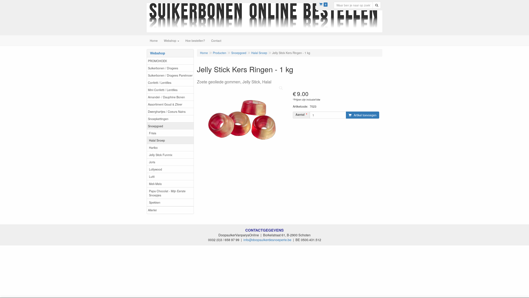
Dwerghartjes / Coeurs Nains (167, 111)
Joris (152, 162)
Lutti (152, 176)
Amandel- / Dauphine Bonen (166, 97)
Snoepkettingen (158, 119)
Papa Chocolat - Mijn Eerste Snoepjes (167, 193)
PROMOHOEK (157, 61)
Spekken (154, 202)
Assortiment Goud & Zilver (165, 104)
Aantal (300, 114)
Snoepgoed (155, 126)
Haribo (153, 147)
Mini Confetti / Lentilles (163, 90)
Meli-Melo (155, 184)
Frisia (152, 133)
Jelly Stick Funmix (160, 155)
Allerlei (152, 210)
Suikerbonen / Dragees (163, 68)
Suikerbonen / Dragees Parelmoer (170, 75)
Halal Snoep (157, 140)
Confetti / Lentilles (159, 83)
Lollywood (155, 169)
